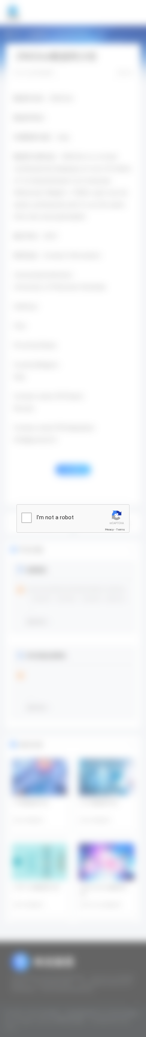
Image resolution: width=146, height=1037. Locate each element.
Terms (120, 529)
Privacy (109, 529)
